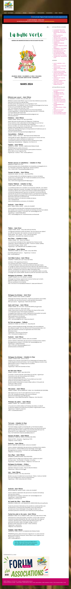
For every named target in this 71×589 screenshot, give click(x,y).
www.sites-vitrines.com (40, 587)
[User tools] (47, 27)
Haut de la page (64, 587)
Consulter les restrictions (49, 21)
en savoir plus (26, 566)
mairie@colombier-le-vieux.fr (27, 581)
